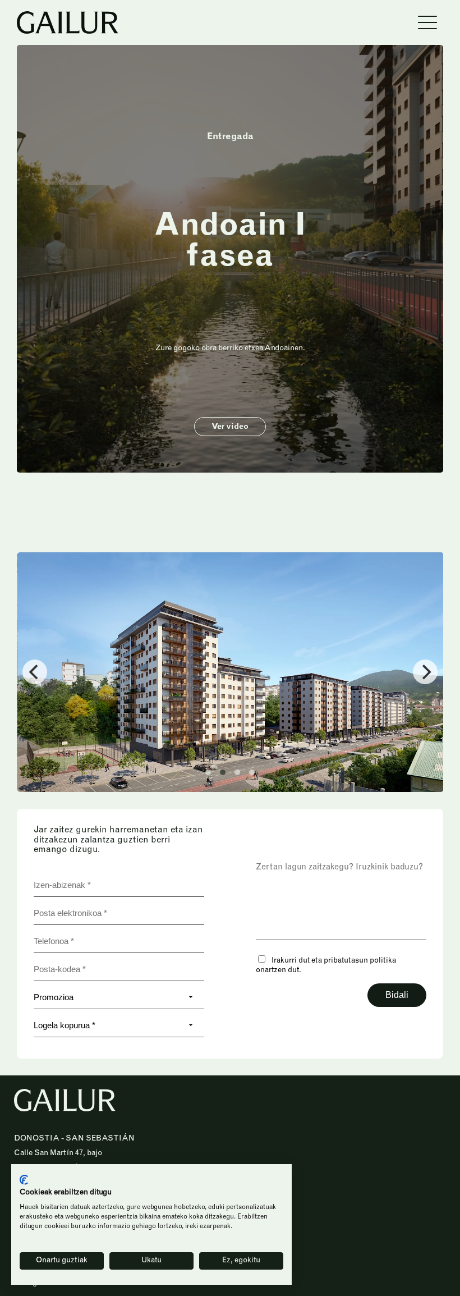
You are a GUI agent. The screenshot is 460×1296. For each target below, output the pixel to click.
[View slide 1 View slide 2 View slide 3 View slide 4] (230, 672)
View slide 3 (237, 772)
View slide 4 (252, 772)
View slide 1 (208, 772)
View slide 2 (223, 772)
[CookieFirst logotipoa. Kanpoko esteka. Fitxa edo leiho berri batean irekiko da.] (24, 1180)
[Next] (425, 672)
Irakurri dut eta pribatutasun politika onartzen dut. (326, 965)
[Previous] (34, 672)
